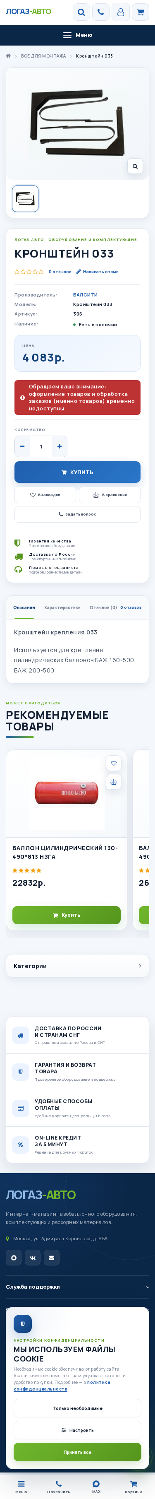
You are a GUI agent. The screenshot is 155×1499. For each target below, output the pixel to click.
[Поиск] (81, 12)
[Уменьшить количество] (22, 446)
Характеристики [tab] (62, 607)
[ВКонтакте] (33, 1257)
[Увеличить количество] (59, 446)
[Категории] (140, 12)
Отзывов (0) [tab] (115, 607)
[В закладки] (114, 763)
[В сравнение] (114, 782)
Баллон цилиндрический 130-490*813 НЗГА (65, 852)
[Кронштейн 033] (77, 124)
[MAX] (13, 1257)
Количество (29, 429)
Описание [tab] (24, 607)
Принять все (77, 1452)
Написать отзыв (101, 272)
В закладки (49, 494)
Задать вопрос (80, 514)
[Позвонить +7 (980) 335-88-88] (101, 12)
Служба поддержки (33, 1286)
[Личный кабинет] (121, 12)
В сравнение (114, 494)
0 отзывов (60, 272)
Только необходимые (78, 1408)
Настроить (81, 1430)
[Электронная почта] (52, 1257)
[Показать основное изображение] (25, 199)
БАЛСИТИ (85, 295)
